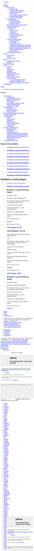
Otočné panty (13, 38)
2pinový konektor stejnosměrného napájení (19, 344)
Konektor (9, 62)
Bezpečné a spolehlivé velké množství (19, 82)
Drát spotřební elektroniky (16, 16)
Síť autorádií (13, 42)
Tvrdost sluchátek (11, 27)
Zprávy (5, 53)
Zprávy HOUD (11, 55)
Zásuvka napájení (14, 23)
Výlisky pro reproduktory (16, 35)
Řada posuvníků (14, 33)
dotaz (8, 221)
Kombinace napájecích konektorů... (18, 150)
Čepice (12, 29)
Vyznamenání (10, 69)
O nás (5, 65)
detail (11, 221)
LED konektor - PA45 (14, 273)
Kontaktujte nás (8, 84)
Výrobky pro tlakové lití (13, 26)
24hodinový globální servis (17, 81)
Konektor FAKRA (15, 20)
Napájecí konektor (11, 19)
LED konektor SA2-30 (14, 227)
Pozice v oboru (10, 75)
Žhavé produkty (17, 339)
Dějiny (8, 68)
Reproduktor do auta (15, 43)
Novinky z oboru (11, 58)
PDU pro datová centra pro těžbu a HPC (17, 25)
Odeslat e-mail (4, 348)
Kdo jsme (9, 66)
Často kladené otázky (9, 63)
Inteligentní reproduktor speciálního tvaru (20, 48)
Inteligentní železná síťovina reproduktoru (20, 45)
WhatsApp (7, 350)
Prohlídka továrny (11, 72)
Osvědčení (9, 71)
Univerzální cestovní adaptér (14, 52)
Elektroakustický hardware (13, 61)
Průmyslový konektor (15, 22)
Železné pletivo (14, 51)
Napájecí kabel (14, 9)
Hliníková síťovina (15, 40)
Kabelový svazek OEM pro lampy (18, 186)
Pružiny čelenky (14, 30)
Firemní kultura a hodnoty (13, 76)
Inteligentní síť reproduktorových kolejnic (20, 46)
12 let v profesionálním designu (18, 79)
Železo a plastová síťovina (16, 49)
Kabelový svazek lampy (16, 17)
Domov (6, 4)
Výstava (9, 56)
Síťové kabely (13, 13)
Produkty (6, 6)
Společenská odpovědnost (13, 74)
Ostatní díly (13, 32)
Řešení (5, 59)
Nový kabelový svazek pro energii (18, 14)
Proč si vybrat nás (11, 78)
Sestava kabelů (10, 7)
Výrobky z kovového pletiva (14, 39)
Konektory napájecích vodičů (8, 342)
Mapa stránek (25, 339)
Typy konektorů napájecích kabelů (19, 341)
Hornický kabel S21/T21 (16, 12)
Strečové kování (14, 36)
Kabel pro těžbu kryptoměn (17, 10)
